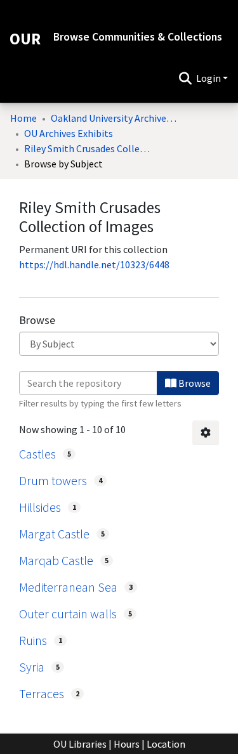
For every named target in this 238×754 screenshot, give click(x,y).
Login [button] (209, 78)
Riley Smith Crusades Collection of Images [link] (87, 148)
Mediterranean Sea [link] (68, 587)
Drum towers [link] (53, 480)
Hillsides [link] (40, 507)
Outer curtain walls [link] (68, 613)
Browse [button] (193, 383)
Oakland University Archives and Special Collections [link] (114, 118)
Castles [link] (37, 454)
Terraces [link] (41, 693)
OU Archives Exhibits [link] (68, 133)
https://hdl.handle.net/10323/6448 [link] (94, 264)
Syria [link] (31, 667)
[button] (185, 78)
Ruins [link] (33, 640)
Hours (127, 744)
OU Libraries (80, 744)
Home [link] (23, 118)
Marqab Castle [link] (56, 560)
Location (166, 744)
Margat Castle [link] (54, 534)
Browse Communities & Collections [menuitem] (137, 37)
